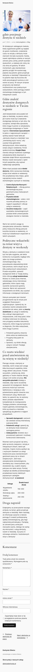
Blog (28, 42)
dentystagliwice (21, 42)
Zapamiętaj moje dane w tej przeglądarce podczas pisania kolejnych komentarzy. (16, 618)
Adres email (8, 598)
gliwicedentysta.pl (9, 664)
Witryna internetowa (10, 607)
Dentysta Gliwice (8, 3)
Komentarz (7, 568)
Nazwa (6, 589)
